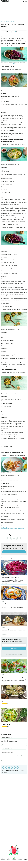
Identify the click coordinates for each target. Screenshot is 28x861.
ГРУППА (3, 700)
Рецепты (8, 859)
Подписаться (14, 648)
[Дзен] (18, 767)
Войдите (23, 740)
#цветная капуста (13, 528)
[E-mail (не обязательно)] (14, 748)
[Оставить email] (14, 644)
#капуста (3, 528)
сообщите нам (4, 527)
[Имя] (14, 744)
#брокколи (7, 528)
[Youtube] (15, 767)
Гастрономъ (3, 859)
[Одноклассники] (9, 767)
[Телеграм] (3, 767)
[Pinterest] (12, 767)
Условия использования (14, 655)
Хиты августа (14, 859)
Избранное (20, 859)
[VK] (6, 767)
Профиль (25, 859)
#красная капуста (8, 530)
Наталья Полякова (4, 34)
